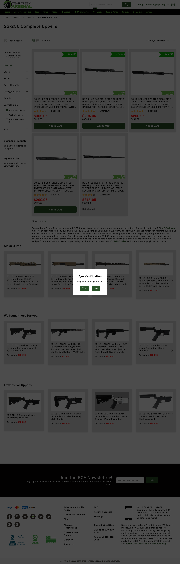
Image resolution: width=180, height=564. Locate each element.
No (96, 288)
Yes (84, 288)
